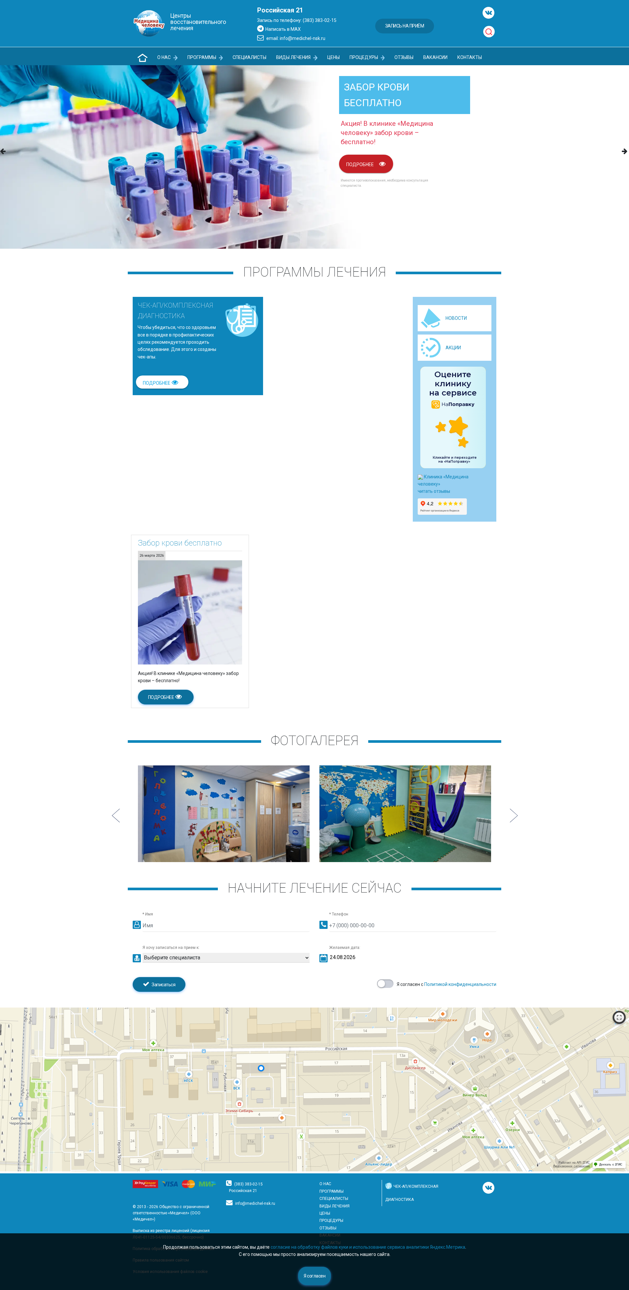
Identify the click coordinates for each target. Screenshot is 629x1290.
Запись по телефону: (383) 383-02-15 (296, 20)
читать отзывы (434, 491)
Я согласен (314, 1276)
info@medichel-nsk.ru (255, 1203)
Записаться (163, 984)
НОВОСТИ (456, 318)
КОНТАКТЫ (469, 57)
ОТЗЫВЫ (403, 57)
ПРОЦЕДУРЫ (364, 57)
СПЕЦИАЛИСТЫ (249, 57)
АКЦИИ (453, 347)
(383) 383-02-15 (248, 1184)
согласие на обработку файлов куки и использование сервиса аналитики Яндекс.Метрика (368, 1247)
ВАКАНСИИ (435, 57)
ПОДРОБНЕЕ (360, 164)
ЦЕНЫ (333, 57)
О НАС (164, 57)
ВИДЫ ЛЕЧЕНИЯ (294, 57)
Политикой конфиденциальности (460, 984)
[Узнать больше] (190, 612)
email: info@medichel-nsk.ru (295, 38)
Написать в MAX (283, 29)
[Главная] (142, 58)
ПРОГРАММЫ (202, 57)
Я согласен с (446, 984)
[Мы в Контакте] (488, 13)
